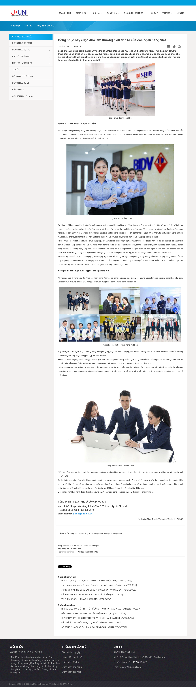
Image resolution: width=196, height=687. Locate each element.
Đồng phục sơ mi (20, 83)
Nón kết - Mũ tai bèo (22, 63)
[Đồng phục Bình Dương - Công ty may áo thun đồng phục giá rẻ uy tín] (19, 13)
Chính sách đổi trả (70, 662)
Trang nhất (65, 13)
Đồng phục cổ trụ (21, 50)
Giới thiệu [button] (81, 13)
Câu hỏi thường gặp (71, 652)
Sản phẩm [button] (112, 13)
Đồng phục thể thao (22, 76)
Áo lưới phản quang (22, 96)
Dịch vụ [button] (96, 13)
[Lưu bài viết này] (179, 46)
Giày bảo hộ (18, 89)
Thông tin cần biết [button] (134, 13)
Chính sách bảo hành (72, 667)
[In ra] (174, 46)
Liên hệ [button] (180, 13)
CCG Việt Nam (66, 684)
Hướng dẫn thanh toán (72, 657)
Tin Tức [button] (166, 13)
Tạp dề (15, 69)
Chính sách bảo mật (71, 672)
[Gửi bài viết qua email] (169, 46)
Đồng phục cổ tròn (22, 43)
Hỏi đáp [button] (154, 13)
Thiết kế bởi (60, 684)
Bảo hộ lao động (21, 56)
